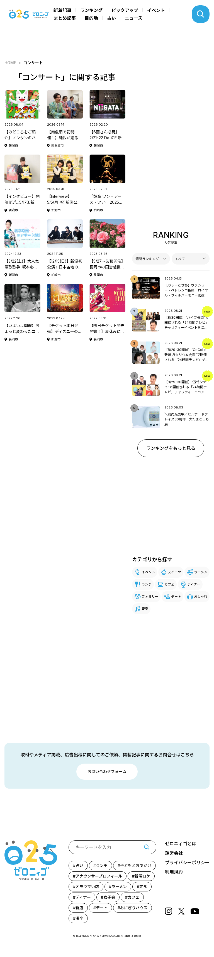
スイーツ (174, 572)
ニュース (133, 18)
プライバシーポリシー (187, 862)
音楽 (145, 609)
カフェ (169, 584)
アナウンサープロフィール (99, 876)
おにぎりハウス (133, 907)
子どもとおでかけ (135, 865)
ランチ (147, 584)
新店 (79, 907)
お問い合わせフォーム (107, 771)
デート (176, 596)
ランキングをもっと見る (170, 448)
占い (111, 18)
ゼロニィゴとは (180, 843)
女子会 (109, 897)
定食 (143, 886)
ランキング (91, 10)
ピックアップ (124, 10)
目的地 (91, 18)
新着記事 (62, 10)
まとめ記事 (65, 18)
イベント (156, 10)
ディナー (193, 584)
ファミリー (150, 596)
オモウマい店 (87, 886)
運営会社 (174, 853)
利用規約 (174, 872)
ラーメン (200, 572)
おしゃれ (200, 596)
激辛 (79, 918)
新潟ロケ (142, 876)
